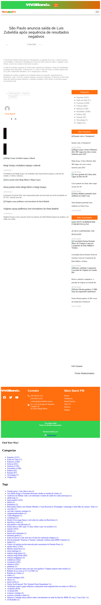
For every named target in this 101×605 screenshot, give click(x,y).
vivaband (12, 97)
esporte (26, 93)
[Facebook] (78, 3)
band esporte (14, 93)
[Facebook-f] (11, 119)
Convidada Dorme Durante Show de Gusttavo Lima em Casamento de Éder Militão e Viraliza (84, 258)
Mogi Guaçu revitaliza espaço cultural (21, 165)
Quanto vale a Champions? (81, 143)
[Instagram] (78, 6)
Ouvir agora (56, 5)
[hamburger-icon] (97, 12)
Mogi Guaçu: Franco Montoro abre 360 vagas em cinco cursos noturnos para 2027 (84, 164)
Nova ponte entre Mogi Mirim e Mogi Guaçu (24, 187)
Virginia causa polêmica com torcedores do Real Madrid (30, 209)
